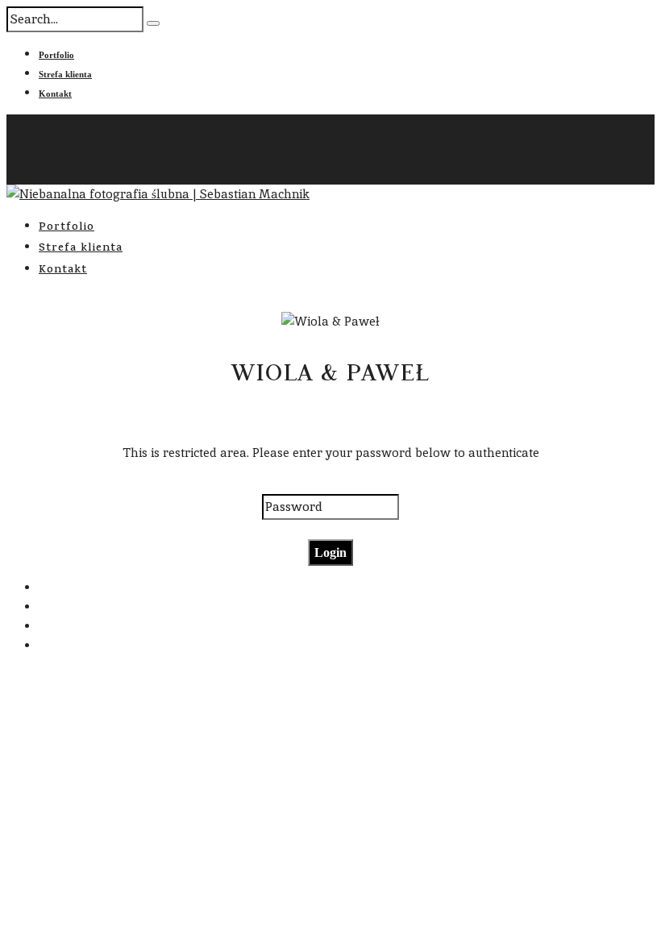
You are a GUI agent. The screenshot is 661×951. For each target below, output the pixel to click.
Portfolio (56, 55)
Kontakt (55, 93)
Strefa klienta (65, 74)
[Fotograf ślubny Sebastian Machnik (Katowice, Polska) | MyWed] (172, 798)
